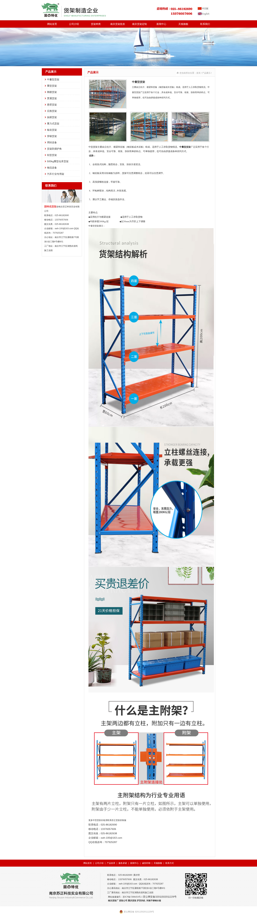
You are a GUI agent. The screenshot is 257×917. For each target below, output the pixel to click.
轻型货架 (52, 155)
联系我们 (205, 24)
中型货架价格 (99, 820)
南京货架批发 (117, 24)
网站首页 (52, 24)
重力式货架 (53, 123)
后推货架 (52, 111)
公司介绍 (74, 24)
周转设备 (52, 142)
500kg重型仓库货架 (58, 161)
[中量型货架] (107, 107)
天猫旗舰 (183, 24)
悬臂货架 (52, 104)
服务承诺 (123, 863)
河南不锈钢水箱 (153, 900)
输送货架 (52, 129)
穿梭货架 (52, 136)
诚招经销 (146, 863)
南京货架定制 (139, 24)
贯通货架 (52, 98)
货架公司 (123, 900)
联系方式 (169, 863)
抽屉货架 (52, 117)
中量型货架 (53, 79)
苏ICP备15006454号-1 (132, 897)
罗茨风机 (141, 900)
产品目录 (111, 863)
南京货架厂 (113, 900)
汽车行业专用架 (55, 174)
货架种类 (96, 24)
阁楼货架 (52, 92)
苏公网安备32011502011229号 (160, 896)
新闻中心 (161, 24)
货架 (97, 226)
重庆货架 (132, 900)
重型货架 (52, 85)
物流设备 (52, 167)
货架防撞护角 (54, 148)
